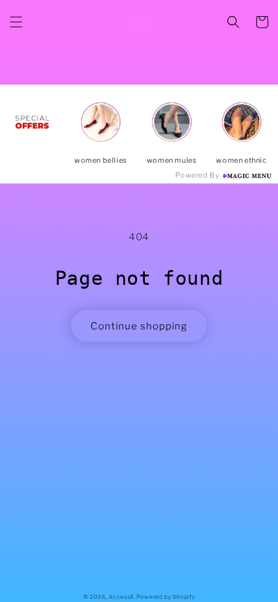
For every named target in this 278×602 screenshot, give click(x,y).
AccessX (121, 597)
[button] (16, 22)
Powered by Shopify (165, 597)
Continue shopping (139, 326)
